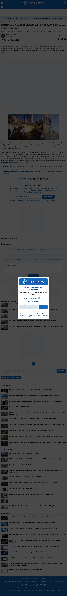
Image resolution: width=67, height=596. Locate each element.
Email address (23, 304)
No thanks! (33, 311)
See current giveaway (34, 301)
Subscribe (43, 307)
